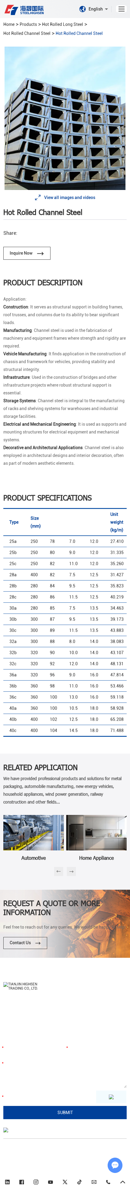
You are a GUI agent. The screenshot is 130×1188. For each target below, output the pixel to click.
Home (9, 24)
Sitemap (105, 1160)
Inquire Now (21, 253)
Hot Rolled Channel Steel (26, 33)
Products (28, 24)
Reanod (40, 1167)
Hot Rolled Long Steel (62, 24)
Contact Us (21, 942)
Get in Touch (22, 1033)
